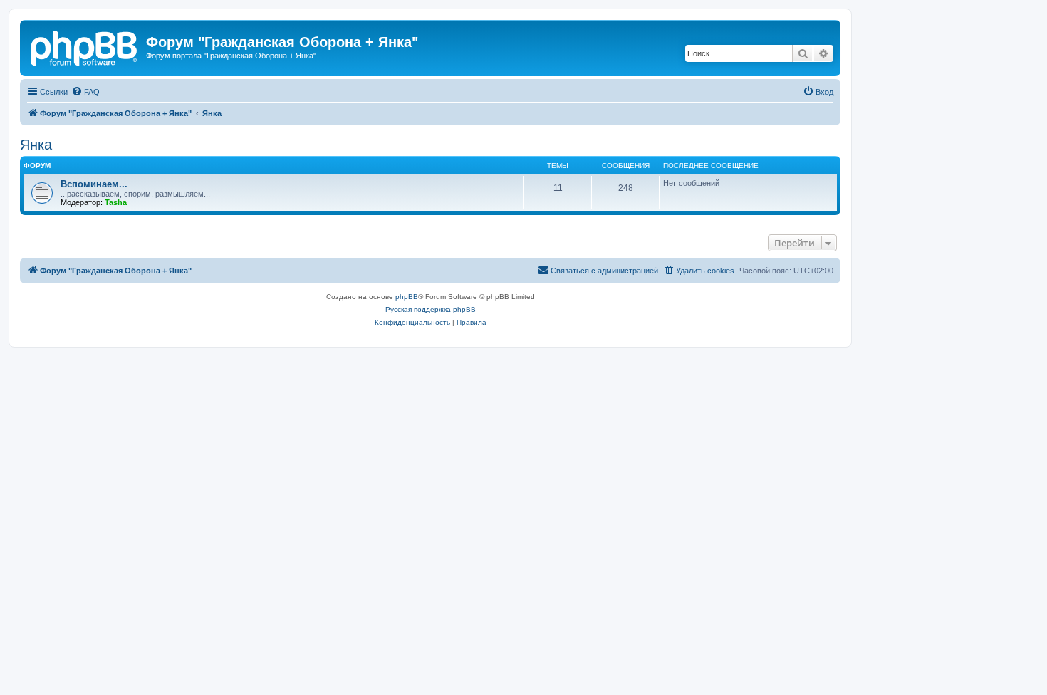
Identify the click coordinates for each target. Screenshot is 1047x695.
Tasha (116, 202)
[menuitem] (85, 91)
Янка (36, 144)
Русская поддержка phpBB (430, 309)
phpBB (406, 297)
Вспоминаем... (94, 184)
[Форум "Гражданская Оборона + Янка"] (85, 46)
